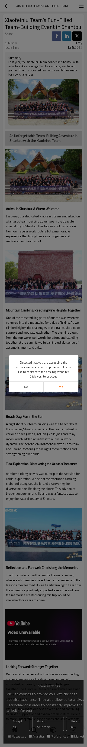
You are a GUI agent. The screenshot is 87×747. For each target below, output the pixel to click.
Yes (61, 387)
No (26, 387)
